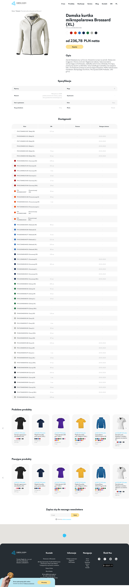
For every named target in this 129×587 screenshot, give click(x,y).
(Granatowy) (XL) (27, 274)
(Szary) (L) (25, 328)
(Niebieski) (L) (26, 239)
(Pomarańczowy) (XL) (27, 212)
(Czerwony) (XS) (27, 161)
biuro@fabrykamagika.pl (50, 574)
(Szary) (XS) (26, 313)
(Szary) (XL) (26, 358)
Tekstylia (18, 11)
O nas (63, 3)
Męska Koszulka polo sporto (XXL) (39, 435)
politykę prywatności (66, 519)
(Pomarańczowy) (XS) (27, 191)
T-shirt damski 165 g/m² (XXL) (60, 435)
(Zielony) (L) (26, 298)
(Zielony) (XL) (26, 303)
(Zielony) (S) (26, 289)
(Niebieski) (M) (26, 234)
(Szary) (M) (25, 323)
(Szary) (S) (25, 318)
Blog (97, 3)
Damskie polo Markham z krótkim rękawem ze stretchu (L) (121, 437)
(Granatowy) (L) (27, 269)
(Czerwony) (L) (26, 175)
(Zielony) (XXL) (27, 308)
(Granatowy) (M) (27, 264)
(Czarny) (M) (26, 377)
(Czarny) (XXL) (26, 392)
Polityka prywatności (72, 559)
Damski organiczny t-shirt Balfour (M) (20, 435)
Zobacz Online (49, 568)
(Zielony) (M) (26, 294)
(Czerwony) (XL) (27, 180)
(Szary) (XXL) (26, 333)
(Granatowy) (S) (27, 259)
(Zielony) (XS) (26, 284)
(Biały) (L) (25, 146)
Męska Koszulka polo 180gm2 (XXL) (81, 435)
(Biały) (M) (25, 141)
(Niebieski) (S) (26, 229)
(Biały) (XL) (26, 151)
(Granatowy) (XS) (27, 254)
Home (13, 11)
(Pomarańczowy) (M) (28, 202)
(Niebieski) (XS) (27, 225)
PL (116, 3)
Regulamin (71, 560)
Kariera (89, 3)
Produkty (71, 3)
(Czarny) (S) (26, 372)
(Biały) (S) (25, 136)
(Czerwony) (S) (26, 166)
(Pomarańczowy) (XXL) (27, 219)
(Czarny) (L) (26, 382)
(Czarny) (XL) (26, 387)
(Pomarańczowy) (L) (28, 207)
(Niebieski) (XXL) (27, 249)
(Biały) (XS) (26, 131)
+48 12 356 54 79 (50, 576)
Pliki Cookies (72, 562)
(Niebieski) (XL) (27, 244)
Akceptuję (64, 519)
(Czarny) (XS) (26, 367)
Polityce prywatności (29, 583)
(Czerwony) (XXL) (27, 185)
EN (111, 3)
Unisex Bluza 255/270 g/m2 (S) (100, 435)
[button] (3, 428)
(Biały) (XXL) (26, 156)
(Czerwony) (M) (27, 171)
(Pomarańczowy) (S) (28, 197)
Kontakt (104, 3)
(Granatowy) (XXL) (27, 279)
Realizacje (80, 3)
